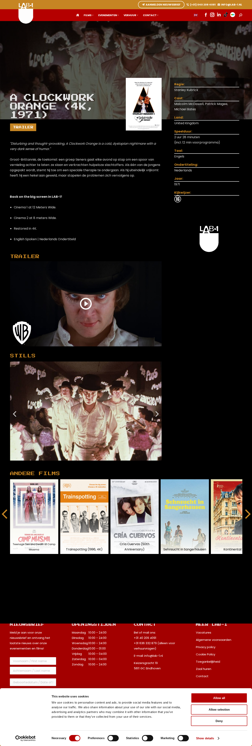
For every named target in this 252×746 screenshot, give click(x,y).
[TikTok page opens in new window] (226, 15)
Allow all (219, 698)
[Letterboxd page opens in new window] (232, 15)
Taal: (178, 150)
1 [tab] (84, 463)
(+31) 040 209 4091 (203, 4)
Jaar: (178, 178)
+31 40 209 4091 (145, 638)
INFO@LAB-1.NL (231, 4)
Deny (219, 721)
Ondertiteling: (186, 164)
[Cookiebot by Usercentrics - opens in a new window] (25, 738)
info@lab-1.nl (153, 656)
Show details (205, 738)
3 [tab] (96, 463)
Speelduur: (183, 131)
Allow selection (219, 709)
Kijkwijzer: (182, 192)
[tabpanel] (86, 411)
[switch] (113, 738)
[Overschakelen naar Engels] (195, 15)
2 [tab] (90, 463)
